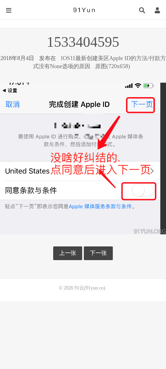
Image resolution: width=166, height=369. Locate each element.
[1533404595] (83, 158)
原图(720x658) (112, 66)
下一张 (98, 253)
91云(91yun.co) (83, 10)
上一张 (67, 253)
